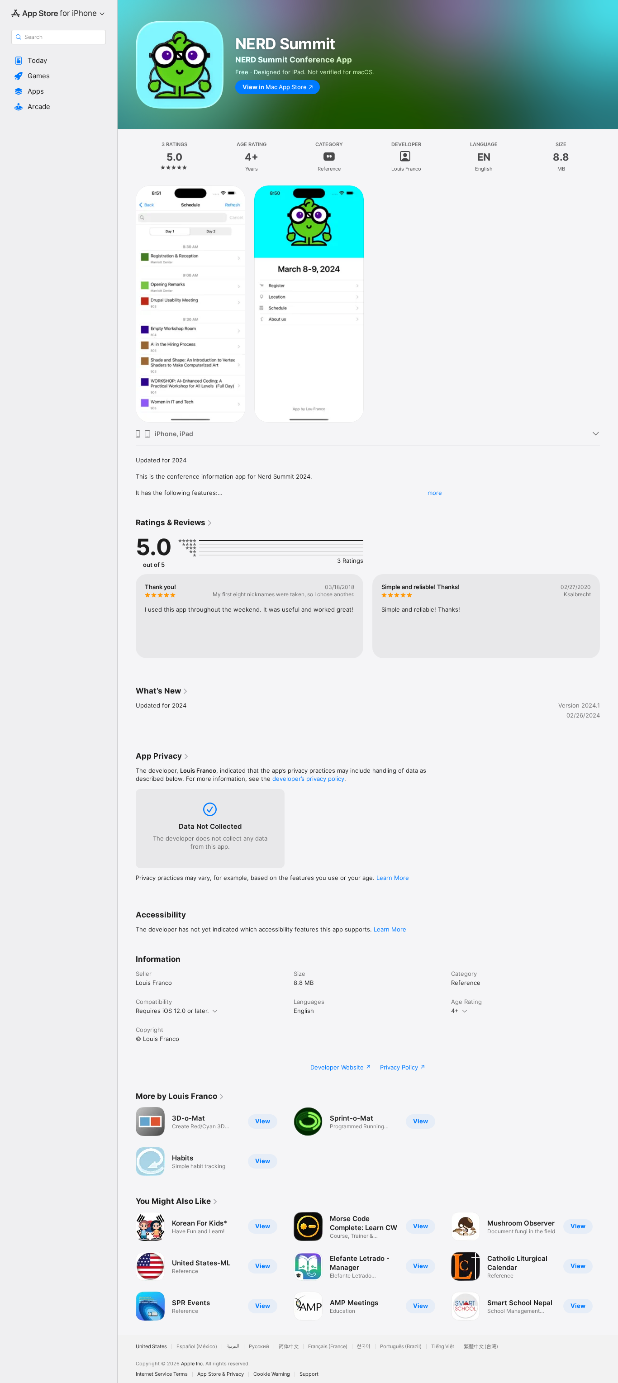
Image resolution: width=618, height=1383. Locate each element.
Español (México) (196, 1346)
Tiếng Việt (442, 1346)
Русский (259, 1346)
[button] (58, 60)
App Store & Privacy (220, 1374)
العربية (233, 1346)
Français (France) (327, 1346)
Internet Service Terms (162, 1374)
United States (151, 1346)
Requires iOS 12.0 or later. (172, 1010)
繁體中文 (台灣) (481, 1346)
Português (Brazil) (401, 1346)
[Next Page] (609, 1266)
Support (309, 1374)
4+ (455, 1010)
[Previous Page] (126, 1266)
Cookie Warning (271, 1374)
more (435, 492)
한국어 (364, 1346)
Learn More (392, 877)
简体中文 (289, 1346)
